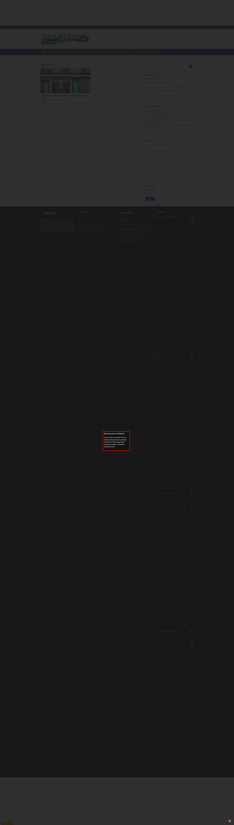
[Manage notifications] (229, 821)
